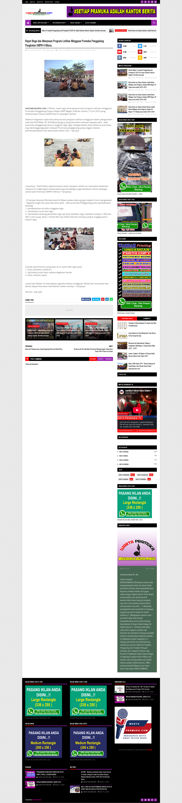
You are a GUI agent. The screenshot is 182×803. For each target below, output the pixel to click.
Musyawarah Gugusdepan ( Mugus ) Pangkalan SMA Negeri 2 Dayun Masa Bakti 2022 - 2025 (142, 346)
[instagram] (152, 1)
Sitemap (57, 2)
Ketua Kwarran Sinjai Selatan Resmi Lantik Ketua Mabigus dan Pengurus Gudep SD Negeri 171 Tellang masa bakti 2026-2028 (142, 109)
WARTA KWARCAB (123, 452)
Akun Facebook (150, 568)
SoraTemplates (37, 800)
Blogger (149, 749)
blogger (93, 359)
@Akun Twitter (124, 568)
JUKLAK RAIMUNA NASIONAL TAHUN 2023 (48, 782)
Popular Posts (127, 319)
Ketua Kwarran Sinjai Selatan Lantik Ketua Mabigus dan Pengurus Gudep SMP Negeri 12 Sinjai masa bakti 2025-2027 (141, 30)
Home (26, 2)
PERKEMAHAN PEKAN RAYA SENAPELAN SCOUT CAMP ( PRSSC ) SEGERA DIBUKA (50, 773)
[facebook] (142, 1)
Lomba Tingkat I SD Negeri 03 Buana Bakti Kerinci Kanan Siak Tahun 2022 (142, 354)
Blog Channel (90, 22)
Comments (147, 319)
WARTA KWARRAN (96, 30)
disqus (100, 359)
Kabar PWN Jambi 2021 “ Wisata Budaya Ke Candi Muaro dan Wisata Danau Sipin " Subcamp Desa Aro (142, 366)
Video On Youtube (40, 22)
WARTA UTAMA (90, 50)
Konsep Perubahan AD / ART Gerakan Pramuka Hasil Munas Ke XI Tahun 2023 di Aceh (140, 687)
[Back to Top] (155, 800)
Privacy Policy (49, 2)
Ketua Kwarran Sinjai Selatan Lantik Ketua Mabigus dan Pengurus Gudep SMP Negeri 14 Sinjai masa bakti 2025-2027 (97, 331)
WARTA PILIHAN (78, 50)
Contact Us (40, 2)
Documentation (59, 22)
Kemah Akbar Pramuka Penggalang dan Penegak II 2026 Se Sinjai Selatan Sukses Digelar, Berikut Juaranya (46, 30)
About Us (32, 2)
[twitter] (145, 1)
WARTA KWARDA (123, 456)
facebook (108, 359)
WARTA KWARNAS (123, 460)
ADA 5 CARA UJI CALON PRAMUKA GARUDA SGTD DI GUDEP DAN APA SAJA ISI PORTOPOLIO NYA (96, 787)
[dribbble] (148, 1)
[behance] (155, 1)
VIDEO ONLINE (75, 22)
